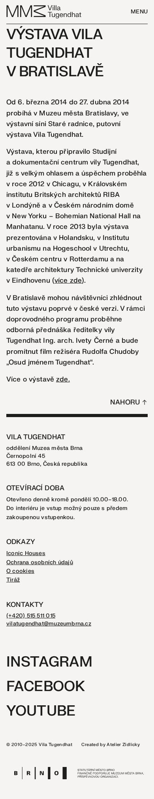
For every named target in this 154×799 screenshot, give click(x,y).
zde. (63, 379)
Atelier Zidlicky (123, 745)
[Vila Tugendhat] (44, 11)
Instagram (49, 662)
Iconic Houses (25, 553)
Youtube (40, 711)
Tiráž (13, 579)
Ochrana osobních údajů (39, 562)
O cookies (20, 571)
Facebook (45, 686)
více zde (68, 280)
